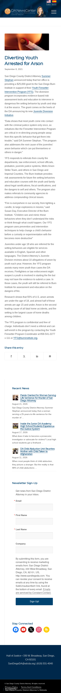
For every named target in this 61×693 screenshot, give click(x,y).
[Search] (45, 12)
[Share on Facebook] (11, 356)
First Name (21, 515)
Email (18, 501)
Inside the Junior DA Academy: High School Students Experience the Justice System (37, 426)
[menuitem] (45, 12)
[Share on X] (24, 356)
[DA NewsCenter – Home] (25, 12)
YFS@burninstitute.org (25, 338)
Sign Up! (34, 601)
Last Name (21, 529)
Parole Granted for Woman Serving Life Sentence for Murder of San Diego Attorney (38, 398)
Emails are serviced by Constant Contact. (33, 590)
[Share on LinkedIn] (37, 356)
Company (21, 544)
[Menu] (52, 12)
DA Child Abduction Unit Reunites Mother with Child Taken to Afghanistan (37, 451)
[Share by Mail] (50, 356)
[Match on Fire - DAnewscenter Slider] (27, 42)
